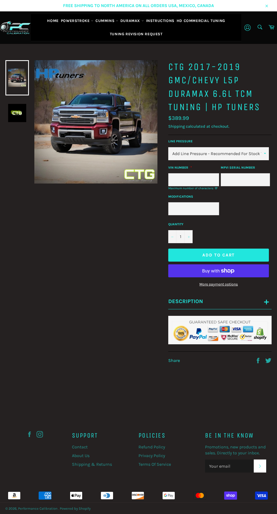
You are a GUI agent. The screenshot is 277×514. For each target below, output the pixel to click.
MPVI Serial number (238, 167)
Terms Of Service (154, 464)
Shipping (176, 126)
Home (52, 20)
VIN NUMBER (178, 167)
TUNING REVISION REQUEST (136, 34)
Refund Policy (151, 446)
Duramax (130, 20)
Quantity (175, 224)
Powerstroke (76, 20)
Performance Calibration (38, 508)
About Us (81, 455)
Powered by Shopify (75, 508)
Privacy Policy (151, 455)
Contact (80, 446)
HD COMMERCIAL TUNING (201, 20)
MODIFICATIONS (180, 196)
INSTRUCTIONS (160, 20)
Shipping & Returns (92, 464)
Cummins (105, 20)
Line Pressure (180, 141)
